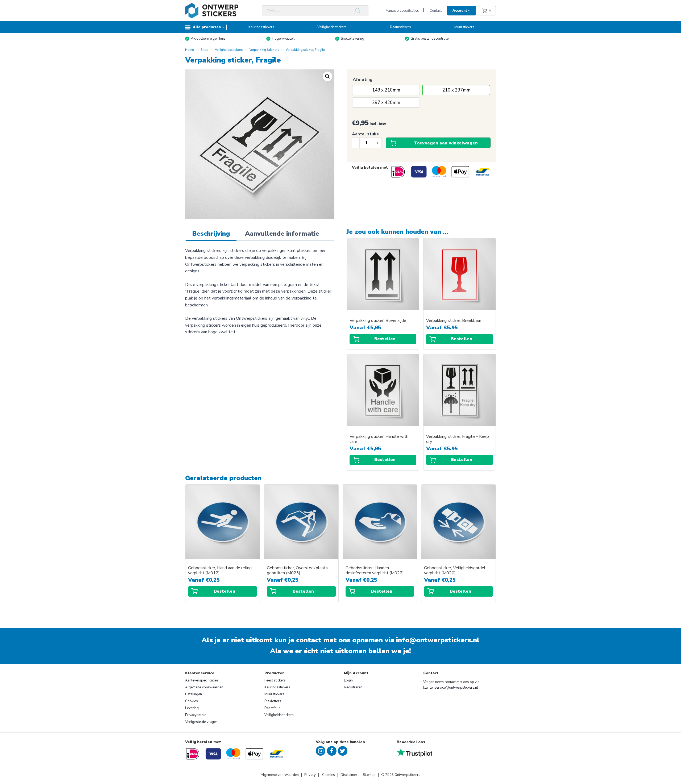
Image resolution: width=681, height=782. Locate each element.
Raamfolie (272, 708)
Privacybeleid (195, 715)
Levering (192, 708)
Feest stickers (275, 680)
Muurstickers (464, 27)
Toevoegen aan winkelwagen (446, 143)
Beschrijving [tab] (211, 233)
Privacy (310, 774)
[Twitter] (342, 751)
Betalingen (193, 694)
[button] (327, 76)
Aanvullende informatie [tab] (282, 233)
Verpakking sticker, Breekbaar (453, 320)
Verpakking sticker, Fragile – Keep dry (457, 439)
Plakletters (272, 701)
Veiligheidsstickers (332, 27)
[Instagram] (320, 751)
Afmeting (362, 79)
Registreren (353, 687)
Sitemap (369, 774)
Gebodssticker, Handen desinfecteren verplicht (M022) (375, 570)
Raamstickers (400, 27)
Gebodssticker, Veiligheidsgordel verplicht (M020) (454, 570)
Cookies (191, 701)
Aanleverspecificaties (402, 10)
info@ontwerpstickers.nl (437, 640)
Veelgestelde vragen (201, 721)
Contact (436, 10)
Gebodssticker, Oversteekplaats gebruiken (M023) (297, 570)
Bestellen (385, 339)
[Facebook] (332, 751)
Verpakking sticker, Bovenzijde (378, 320)
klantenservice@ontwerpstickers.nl (450, 687)
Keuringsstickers (261, 27)
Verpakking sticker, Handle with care (379, 439)
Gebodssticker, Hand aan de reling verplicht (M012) (220, 570)
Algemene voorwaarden (204, 687)
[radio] (386, 90)
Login (348, 680)
